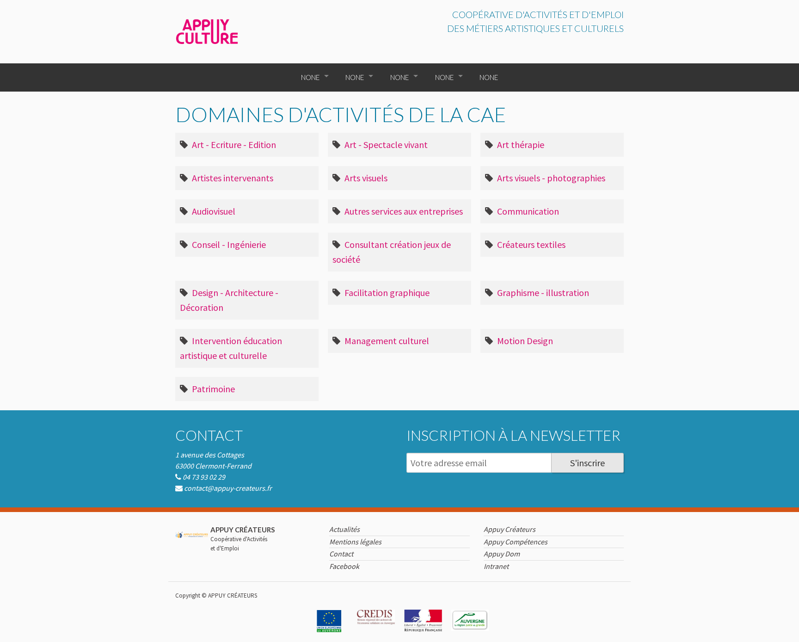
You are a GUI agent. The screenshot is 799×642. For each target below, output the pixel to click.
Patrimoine (212, 389)
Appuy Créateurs (509, 529)
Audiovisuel (212, 211)
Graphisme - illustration (542, 292)
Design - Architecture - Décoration (229, 300)
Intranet (496, 566)
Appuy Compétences (515, 541)
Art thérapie (519, 144)
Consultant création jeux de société (391, 252)
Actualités (344, 529)
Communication (527, 211)
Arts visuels (365, 178)
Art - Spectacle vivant (385, 144)
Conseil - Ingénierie (228, 244)
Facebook (344, 566)
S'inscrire (587, 463)
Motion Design (524, 340)
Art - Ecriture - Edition (233, 144)
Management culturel (386, 340)
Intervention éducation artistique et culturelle (231, 348)
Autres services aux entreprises (403, 211)
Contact (209, 435)
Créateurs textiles (530, 244)
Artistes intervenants (231, 178)
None (310, 77)
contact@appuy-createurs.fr (228, 488)
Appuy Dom (502, 553)
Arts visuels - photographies (550, 178)
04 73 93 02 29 (204, 477)
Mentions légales (355, 541)
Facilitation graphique (386, 292)
